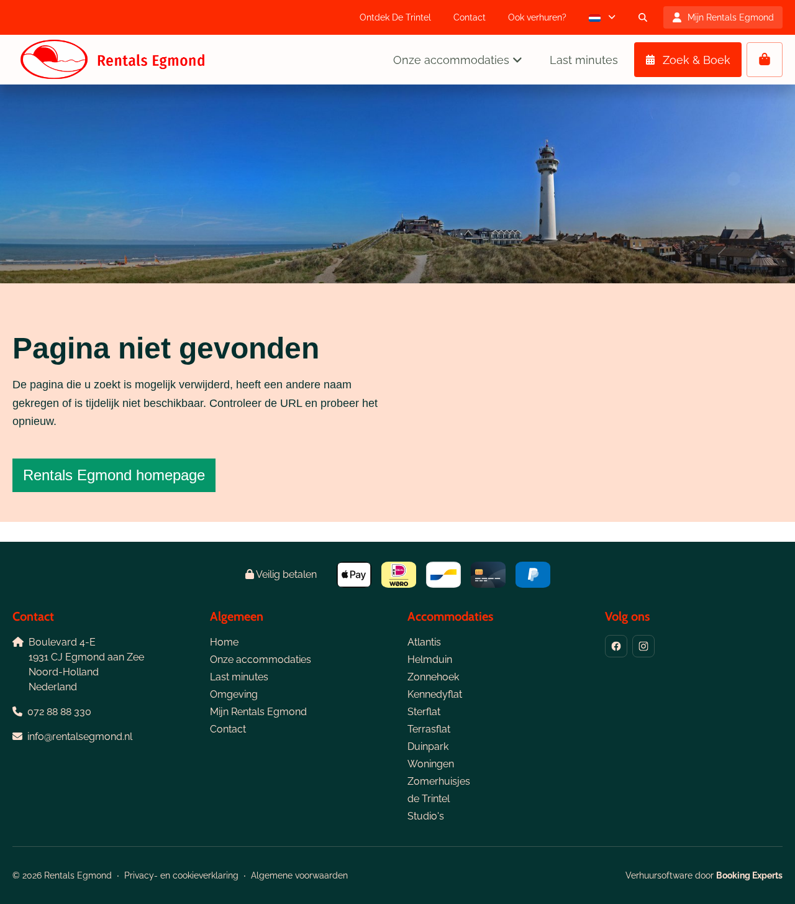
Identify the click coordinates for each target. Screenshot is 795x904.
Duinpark (427, 746)
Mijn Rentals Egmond (258, 712)
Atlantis (424, 642)
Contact (228, 729)
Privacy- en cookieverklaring (181, 875)
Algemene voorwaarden (299, 875)
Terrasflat (428, 729)
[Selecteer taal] (602, 17)
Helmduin (429, 659)
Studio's (425, 816)
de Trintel (428, 799)
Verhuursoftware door (704, 875)
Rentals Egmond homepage (114, 475)
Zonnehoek (433, 677)
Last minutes (239, 677)
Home (224, 642)
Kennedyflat (434, 694)
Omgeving (234, 694)
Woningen (430, 764)
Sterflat (423, 712)
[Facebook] (616, 646)
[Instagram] (643, 646)
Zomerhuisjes (438, 781)
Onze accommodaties (260, 659)
